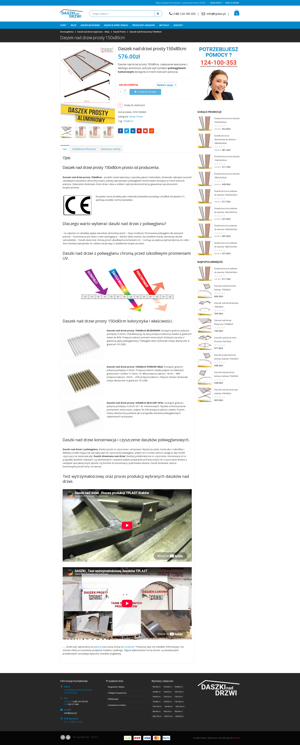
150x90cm (167, 701)
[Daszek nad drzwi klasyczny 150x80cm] (204, 325)
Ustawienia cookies (117, 705)
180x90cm (178, 711)
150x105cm (157, 706)
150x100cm (179, 701)
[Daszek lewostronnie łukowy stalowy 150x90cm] (204, 377)
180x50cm (156, 711)
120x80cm (156, 692)
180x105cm (157, 716)
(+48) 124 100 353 (184, 14)
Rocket (237, 738)
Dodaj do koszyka (147, 91)
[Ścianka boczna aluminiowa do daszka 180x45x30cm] (204, 140)
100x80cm (178, 687)
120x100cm (179, 692)
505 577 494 (73, 704)
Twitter (126, 130)
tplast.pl (97, 646)
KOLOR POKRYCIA (128, 84)
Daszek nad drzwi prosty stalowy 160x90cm (226, 391)
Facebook (120, 130)
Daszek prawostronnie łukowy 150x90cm (225, 287)
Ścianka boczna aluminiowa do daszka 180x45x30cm (225, 139)
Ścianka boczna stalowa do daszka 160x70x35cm (225, 210)
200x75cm (168, 716)
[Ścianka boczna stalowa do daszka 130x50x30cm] (204, 230)
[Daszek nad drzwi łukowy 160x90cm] (204, 308)
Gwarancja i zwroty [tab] (110, 149)
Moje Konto (216, 3)
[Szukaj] (158, 13)
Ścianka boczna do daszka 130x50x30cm (227, 158)
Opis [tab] (65, 149)
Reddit (151, 130)
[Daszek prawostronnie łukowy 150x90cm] (204, 290)
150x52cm (167, 696)
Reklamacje (113, 699)
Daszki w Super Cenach (116, 25)
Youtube (68, 737)
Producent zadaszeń (143, 25)
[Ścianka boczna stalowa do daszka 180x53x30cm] (204, 248)
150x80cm (128, 121)
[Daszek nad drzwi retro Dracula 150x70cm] (204, 342)
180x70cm (167, 711)
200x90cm (179, 716)
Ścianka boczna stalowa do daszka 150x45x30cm (225, 193)
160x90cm (168, 706)
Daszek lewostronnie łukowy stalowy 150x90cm (226, 374)
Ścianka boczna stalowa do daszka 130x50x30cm (225, 227)
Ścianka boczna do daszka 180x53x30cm (227, 175)
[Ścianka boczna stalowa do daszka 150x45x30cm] (204, 196)
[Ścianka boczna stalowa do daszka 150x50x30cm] (204, 273)
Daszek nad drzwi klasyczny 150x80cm (223, 322)
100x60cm (167, 687)
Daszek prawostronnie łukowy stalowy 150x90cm (226, 357)
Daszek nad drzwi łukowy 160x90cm (226, 305)
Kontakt (178, 25)
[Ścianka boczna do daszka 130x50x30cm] (204, 161)
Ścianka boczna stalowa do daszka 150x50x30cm (225, 270)
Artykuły (164, 25)
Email (145, 130)
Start (63, 25)
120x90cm (167, 692)
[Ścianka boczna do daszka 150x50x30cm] (204, 123)
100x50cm (156, 687)
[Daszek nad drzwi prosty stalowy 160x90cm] (204, 394)
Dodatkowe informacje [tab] (84, 149)
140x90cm (156, 696)
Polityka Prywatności (117, 693)
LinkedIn (132, 130)
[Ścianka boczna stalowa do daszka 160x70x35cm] (204, 213)
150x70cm (178, 696)
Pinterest (139, 130)
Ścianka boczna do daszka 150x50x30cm (227, 120)
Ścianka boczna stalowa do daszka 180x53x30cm (225, 244)
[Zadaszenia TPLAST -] (71, 13)
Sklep (73, 25)
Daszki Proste (136, 116)
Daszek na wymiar (90, 25)
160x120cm (180, 706)
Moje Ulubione (232, 3)
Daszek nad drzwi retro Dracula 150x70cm (225, 339)
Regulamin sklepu (116, 687)
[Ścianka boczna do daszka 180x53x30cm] (204, 178)
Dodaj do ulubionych (134, 105)
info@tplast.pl (216, 14)
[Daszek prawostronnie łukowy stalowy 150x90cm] (204, 360)
